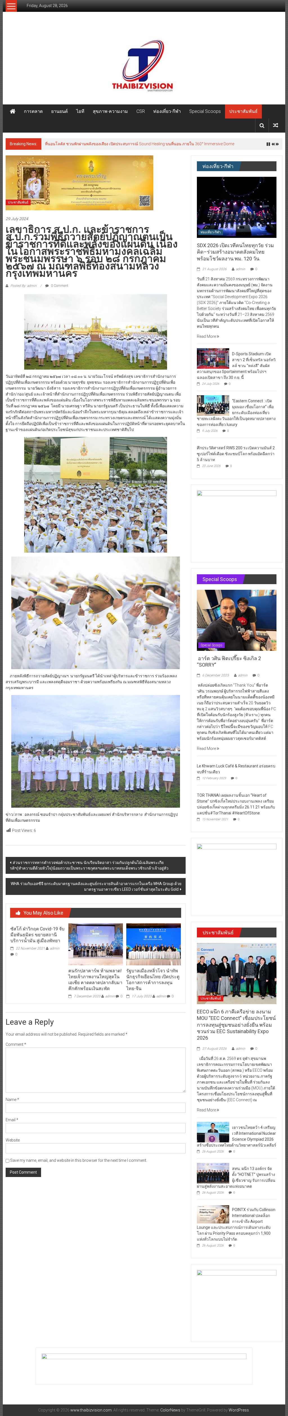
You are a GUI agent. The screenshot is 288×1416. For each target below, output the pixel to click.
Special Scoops (205, 111)
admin (54, 948)
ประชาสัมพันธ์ (243, 111)
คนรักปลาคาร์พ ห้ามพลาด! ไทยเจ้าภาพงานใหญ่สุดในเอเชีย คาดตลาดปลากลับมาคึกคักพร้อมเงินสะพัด (95, 979)
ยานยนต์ (59, 111)
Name (12, 1099)
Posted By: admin (23, 286)
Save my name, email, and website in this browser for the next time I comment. (78, 1160)
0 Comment (59, 286)
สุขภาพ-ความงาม (110, 111)
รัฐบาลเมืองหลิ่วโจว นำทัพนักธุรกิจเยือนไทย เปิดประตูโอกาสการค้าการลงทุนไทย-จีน (152, 979)
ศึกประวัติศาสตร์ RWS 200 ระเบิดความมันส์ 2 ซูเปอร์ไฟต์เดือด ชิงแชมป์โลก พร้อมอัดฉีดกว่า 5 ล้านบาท (236, 454)
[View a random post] (275, 125)
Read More (207, 336)
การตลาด (33, 111)
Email (12, 1120)
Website (13, 1140)
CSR (140, 111)
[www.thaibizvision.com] (144, 63)
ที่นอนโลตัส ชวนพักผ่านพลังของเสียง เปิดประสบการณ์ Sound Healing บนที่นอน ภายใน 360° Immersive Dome (139, 144)
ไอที (80, 111)
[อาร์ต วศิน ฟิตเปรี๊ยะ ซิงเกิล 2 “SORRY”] (236, 620)
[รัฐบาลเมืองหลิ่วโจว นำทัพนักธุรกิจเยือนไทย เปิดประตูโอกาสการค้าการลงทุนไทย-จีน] (153, 944)
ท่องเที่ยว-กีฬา (167, 111)
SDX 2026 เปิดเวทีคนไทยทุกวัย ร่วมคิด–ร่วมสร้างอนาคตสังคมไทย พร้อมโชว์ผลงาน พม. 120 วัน (235, 252)
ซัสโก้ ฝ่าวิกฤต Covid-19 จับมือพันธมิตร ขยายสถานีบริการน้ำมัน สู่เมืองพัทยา (37, 934)
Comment (16, 1044)
